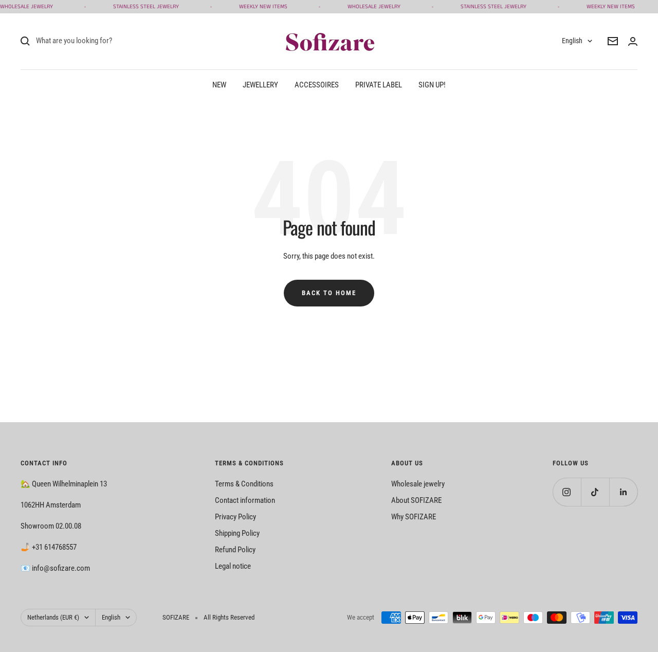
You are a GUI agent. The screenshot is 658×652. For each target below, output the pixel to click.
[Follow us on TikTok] (595, 492)
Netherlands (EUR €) (53, 617)
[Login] (632, 41)
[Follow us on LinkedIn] (623, 492)
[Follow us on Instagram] (567, 492)
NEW (219, 84)
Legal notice (233, 566)
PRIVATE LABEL (378, 84)
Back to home (329, 293)
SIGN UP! (432, 84)
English (572, 41)
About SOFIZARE (416, 500)
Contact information (245, 500)
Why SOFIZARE (413, 516)
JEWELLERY (260, 84)
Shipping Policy (237, 533)
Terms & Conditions (244, 483)
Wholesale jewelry (418, 483)
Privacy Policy (235, 516)
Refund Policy (235, 549)
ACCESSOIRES (317, 84)
